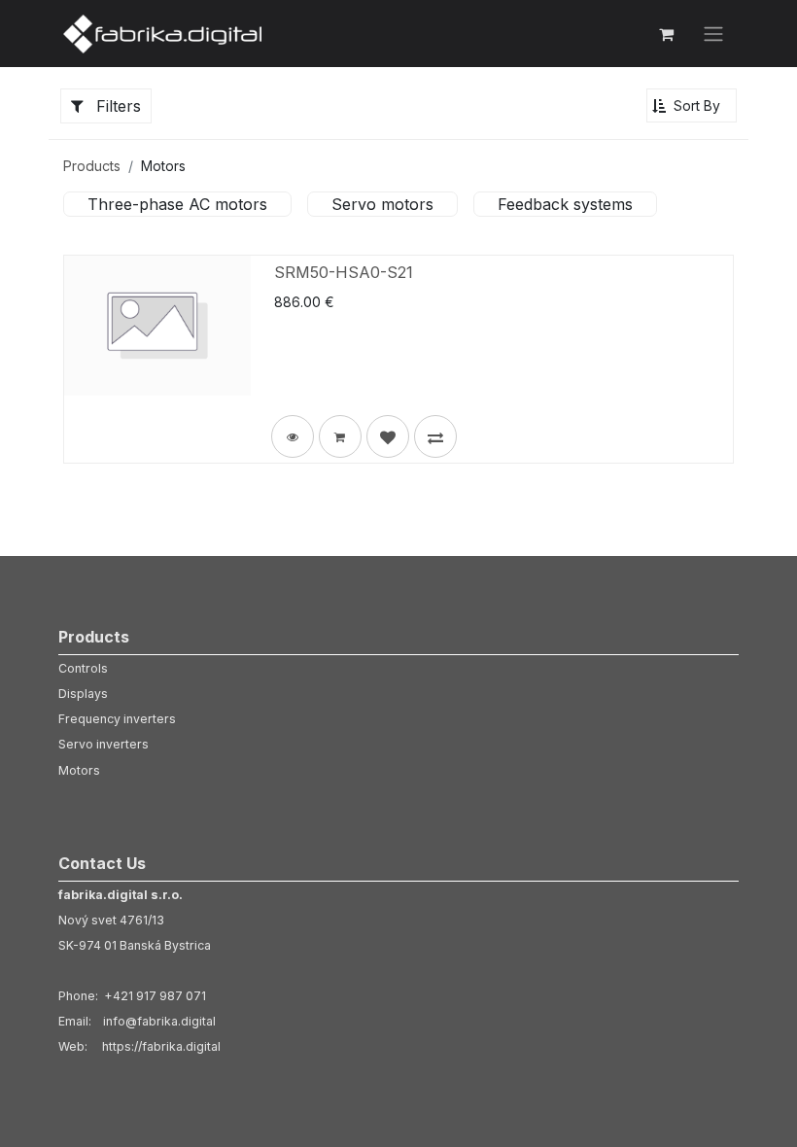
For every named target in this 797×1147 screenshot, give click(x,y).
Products (92, 165)
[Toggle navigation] (713, 34)
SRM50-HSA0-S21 (343, 272)
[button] (691, 105)
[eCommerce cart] (665, 34)
